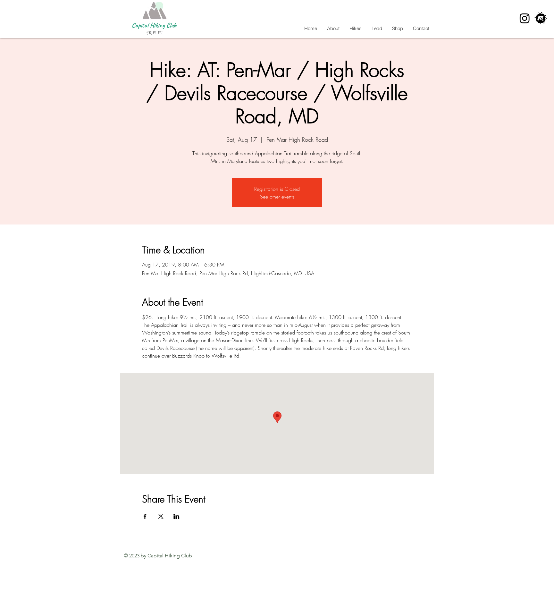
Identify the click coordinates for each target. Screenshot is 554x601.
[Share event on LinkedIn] (176, 516)
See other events (277, 196)
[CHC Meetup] (541, 18)
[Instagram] (524, 18)
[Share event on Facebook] (145, 516)
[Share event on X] (161, 516)
